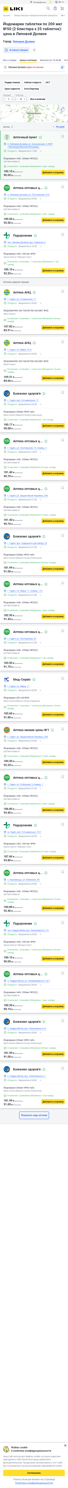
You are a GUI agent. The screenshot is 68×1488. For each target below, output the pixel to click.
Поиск (48, 8)
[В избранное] (62, 136)
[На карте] (62, 108)
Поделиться (34, 50)
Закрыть (65, 1445)
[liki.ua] (16, 8)
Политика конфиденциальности (34, 1483)
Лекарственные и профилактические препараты (36, 15)
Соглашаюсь (34, 1473)
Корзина (62, 8)
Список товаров (55, 8)
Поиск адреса (5, 67)
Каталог (7, 15)
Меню (6, 9)
